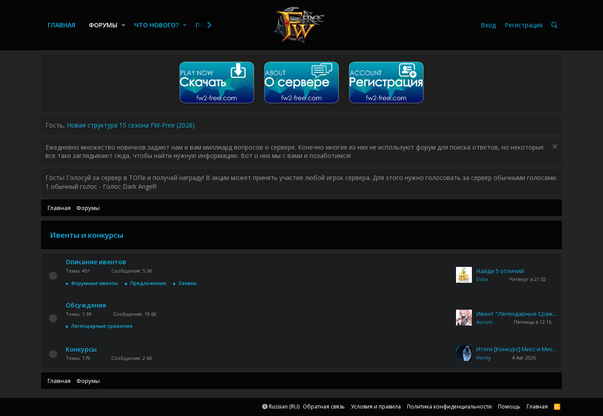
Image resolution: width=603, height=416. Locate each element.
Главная (61, 25)
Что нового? (156, 25)
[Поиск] (554, 25)
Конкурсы (81, 349)
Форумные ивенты (94, 283)
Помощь (509, 406)
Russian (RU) (283, 406)
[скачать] (216, 103)
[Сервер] (301, 103)
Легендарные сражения (101, 325)
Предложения (148, 283)
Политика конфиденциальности (449, 406)
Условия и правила (376, 406)
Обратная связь (324, 406)
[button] (123, 25)
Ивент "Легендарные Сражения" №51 (529, 314)
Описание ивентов (96, 262)
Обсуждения (86, 305)
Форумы (103, 25)
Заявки (187, 283)
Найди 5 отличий (500, 271)
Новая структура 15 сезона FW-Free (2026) (131, 125)
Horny (483, 357)
